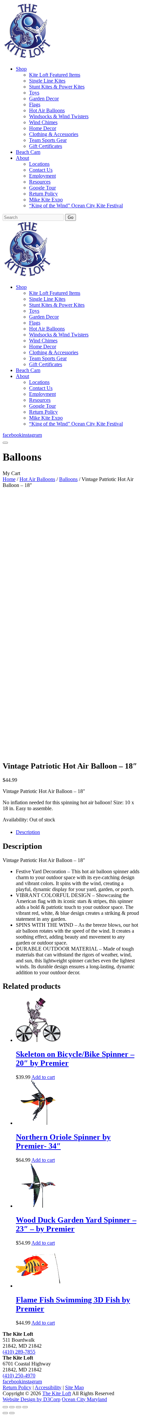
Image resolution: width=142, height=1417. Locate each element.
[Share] (18, 1407)
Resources (40, 182)
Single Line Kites (47, 81)
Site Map (74, 1387)
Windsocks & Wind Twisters (59, 116)
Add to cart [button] (43, 1077)
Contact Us (41, 170)
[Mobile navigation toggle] (5, 443)
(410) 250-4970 (19, 1375)
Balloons (68, 479)
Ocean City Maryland (84, 1399)
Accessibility (48, 1387)
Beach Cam (28, 152)
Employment (42, 176)
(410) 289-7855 (19, 1352)
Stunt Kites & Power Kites (57, 86)
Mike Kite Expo (46, 199)
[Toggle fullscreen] (12, 1407)
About (22, 158)
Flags (34, 104)
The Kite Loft (56, 1393)
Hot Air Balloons (47, 110)
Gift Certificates (45, 146)
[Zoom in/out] (5, 1407)
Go (70, 217)
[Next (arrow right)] (12, 1413)
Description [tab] (28, 832)
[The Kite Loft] (27, 57)
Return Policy (43, 193)
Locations (39, 164)
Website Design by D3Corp (31, 1399)
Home (9, 479)
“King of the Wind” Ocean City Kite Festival (76, 205)
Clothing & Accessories (53, 134)
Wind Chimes (43, 122)
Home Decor (42, 128)
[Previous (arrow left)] (5, 1413)
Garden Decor (44, 98)
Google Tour (42, 187)
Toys (34, 92)
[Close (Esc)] (25, 1407)
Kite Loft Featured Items (54, 75)
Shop (21, 69)
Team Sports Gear (48, 140)
